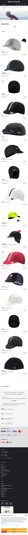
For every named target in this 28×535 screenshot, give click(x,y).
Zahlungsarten (3, 475)
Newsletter (3, 493)
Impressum (3, 467)
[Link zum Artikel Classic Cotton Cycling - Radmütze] (14, 151)
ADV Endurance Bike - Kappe (6, 308)
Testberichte (3, 494)
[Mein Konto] (22, 4)
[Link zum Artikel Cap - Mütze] (14, 129)
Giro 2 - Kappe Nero (5, 287)
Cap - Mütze (4, 137)
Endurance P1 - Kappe (5, 116)
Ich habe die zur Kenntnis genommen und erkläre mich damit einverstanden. (14, 404)
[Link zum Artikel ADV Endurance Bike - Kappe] (14, 300)
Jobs (1, 477)
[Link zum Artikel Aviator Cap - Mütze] (14, 172)
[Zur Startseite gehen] (14, 1)
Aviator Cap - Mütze (5, 180)
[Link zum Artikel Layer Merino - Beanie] (14, 321)
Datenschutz (3, 466)
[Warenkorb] (25, 4)
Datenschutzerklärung (11, 403)
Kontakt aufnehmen (6, 455)
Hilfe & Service (3, 496)
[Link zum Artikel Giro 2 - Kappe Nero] (14, 279)
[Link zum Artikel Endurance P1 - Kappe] (14, 108)
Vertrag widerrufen (7, 457)
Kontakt (2, 483)
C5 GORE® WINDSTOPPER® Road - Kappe (9, 244)
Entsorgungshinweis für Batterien (6, 488)
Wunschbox (3, 486)
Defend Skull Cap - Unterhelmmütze (8, 371)
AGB (1, 464)
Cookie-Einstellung (4, 469)
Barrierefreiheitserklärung (5, 470)
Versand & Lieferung (4, 474)
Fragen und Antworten (6, 452)
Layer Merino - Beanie (5, 329)
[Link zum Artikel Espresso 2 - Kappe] (14, 44)
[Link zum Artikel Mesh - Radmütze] (14, 215)
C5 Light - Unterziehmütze (6, 73)
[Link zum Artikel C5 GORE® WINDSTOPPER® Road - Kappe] (14, 236)
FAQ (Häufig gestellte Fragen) (6, 485)
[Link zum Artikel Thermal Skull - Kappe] (14, 86)
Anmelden (14, 400)
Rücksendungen (3, 491)
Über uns (2, 472)
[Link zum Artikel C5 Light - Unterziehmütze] (14, 65)
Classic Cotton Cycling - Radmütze (7, 159)
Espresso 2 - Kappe (5, 52)
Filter (15, 26)
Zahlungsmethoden (5, 428)
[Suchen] (16, 4)
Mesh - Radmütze (5, 223)
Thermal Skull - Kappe (5, 94)
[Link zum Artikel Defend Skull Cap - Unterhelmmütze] (14, 363)
